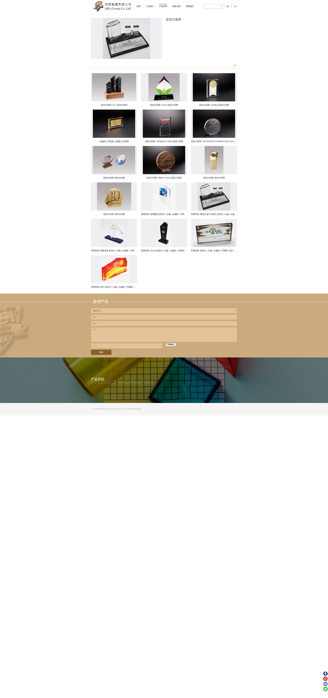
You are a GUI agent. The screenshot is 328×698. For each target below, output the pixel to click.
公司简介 (150, 6)
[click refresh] (171, 344)
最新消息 (176, 6)
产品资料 (163, 6)
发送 (101, 352)
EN (235, 6)
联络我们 (190, 6)
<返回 (234, 65)
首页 (139, 6)
